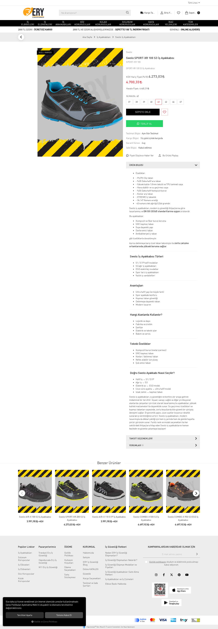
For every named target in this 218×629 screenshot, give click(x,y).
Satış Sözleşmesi (69, 576)
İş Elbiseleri (23, 564)
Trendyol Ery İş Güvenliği (46, 554)
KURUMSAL (89, 546)
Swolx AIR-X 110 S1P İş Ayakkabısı (109, 516)
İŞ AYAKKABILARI (63, 23)
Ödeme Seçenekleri (70, 568)
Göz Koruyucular (26, 573)
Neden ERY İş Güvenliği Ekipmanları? (116, 554)
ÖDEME (68, 546)
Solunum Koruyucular (24, 558)
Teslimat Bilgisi (133, 133)
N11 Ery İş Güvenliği (48, 567)
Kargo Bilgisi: (132, 138)
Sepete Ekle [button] (142, 111)
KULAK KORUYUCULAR (103, 23)
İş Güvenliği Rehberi (116, 546)
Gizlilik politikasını (157, 562)
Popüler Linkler (26, 546)
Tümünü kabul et (64, 615)
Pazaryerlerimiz (47, 546)
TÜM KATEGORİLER (190, 23)
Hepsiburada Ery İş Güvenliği (48, 561)
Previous (22, 493)
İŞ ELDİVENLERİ (45, 23)
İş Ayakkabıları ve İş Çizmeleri (119, 579)
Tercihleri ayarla (24, 615)
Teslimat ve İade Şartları (90, 584)
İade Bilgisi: (131, 147)
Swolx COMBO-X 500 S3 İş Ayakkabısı (146, 518)
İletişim (86, 557)
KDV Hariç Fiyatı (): (137, 76)
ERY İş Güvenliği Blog (90, 563)
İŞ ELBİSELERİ (27, 23)
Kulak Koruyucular (24, 579)
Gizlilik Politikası (68, 554)
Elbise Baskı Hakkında (115, 583)
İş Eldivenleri (24, 569)
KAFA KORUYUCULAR (151, 23)
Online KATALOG (90, 569)
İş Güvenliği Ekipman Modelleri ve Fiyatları (121, 566)
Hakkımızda (88, 552)
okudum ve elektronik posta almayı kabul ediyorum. (173, 563)
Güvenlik (87, 573)
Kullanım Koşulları (68, 561)
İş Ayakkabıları (25, 552)
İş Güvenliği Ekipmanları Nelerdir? (121, 560)
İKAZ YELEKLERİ (171, 23)
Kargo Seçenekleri (92, 578)
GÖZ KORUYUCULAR (82, 23)
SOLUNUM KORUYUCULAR (127, 23)
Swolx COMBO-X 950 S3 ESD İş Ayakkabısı (183, 518)
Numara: (132, 96)
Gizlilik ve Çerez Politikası (45, 621)
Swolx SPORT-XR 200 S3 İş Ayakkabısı (72, 518)
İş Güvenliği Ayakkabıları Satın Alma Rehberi (122, 573)
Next (196, 493)
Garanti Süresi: (133, 142)
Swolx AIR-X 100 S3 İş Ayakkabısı (35, 516)
